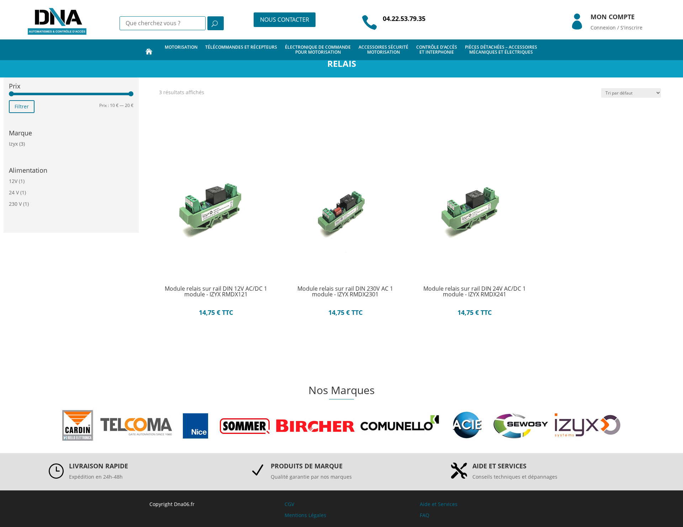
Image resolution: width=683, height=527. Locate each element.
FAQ (424, 515)
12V (13, 181)
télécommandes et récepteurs (241, 47)
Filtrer (22, 106)
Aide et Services (438, 504)
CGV (289, 504)
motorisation (181, 47)
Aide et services (499, 466)
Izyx (13, 143)
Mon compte (613, 16)
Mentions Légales (305, 515)
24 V (14, 192)
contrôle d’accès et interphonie (436, 49)
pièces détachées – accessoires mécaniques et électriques (501, 49)
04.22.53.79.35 (404, 18)
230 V (15, 203)
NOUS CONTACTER (284, 19)
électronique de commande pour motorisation (318, 49)
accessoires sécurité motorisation (383, 49)
